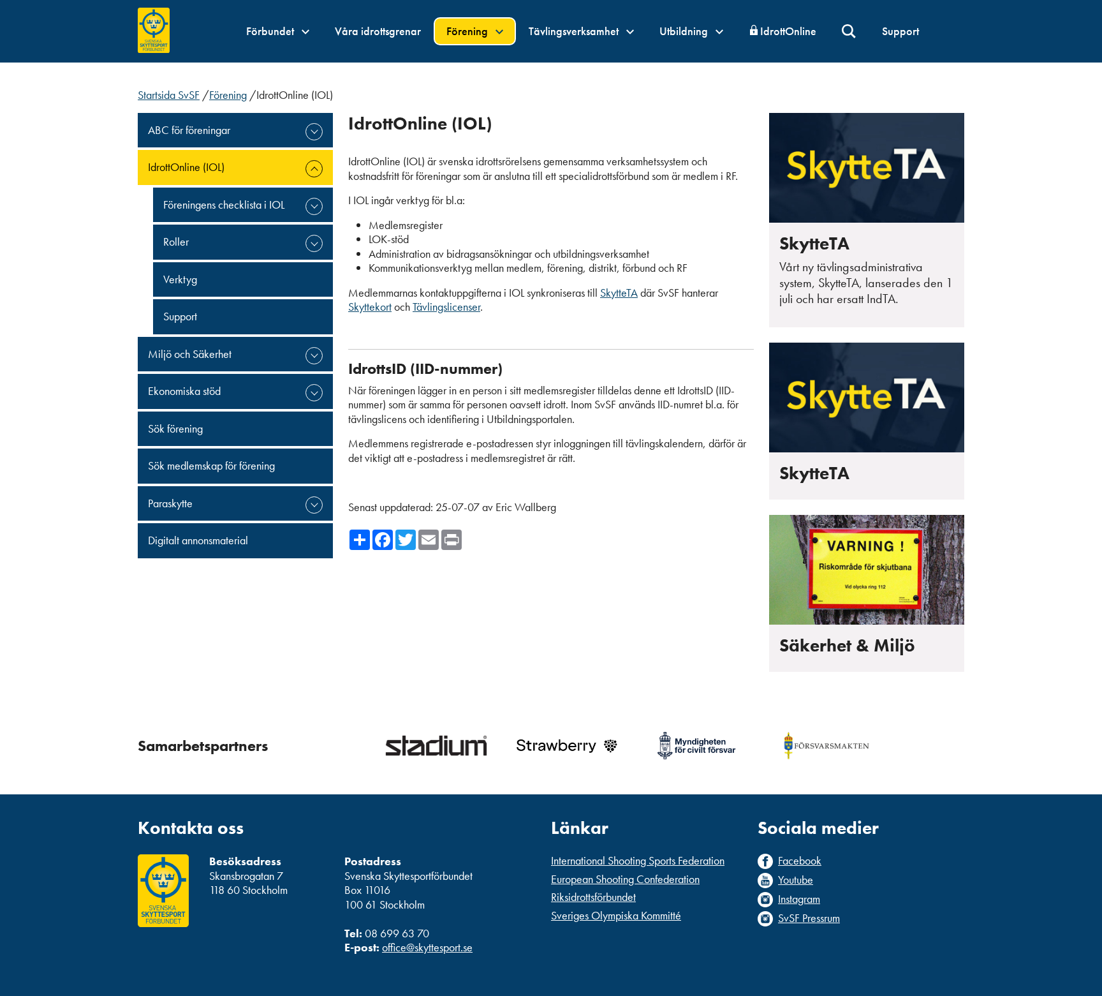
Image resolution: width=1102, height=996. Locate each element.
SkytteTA (619, 292)
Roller (176, 241)
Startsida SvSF (169, 94)
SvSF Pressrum (809, 918)
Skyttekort (370, 306)
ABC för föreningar (189, 130)
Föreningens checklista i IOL (223, 204)
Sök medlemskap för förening (211, 465)
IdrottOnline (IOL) (186, 167)
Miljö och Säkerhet (189, 353)
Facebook (799, 861)
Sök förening (175, 428)
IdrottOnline (788, 31)
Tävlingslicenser (446, 306)
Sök (849, 32)
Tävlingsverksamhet (575, 31)
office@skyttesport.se (427, 947)
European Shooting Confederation (625, 879)
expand (314, 131)
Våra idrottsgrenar (378, 31)
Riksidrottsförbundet (593, 896)
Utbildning (684, 31)
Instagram (799, 899)
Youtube (795, 880)
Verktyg (180, 279)
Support (900, 31)
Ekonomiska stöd (184, 390)
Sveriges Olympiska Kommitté (616, 915)
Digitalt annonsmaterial (198, 540)
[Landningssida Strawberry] (566, 745)
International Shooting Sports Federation (637, 860)
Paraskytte (170, 503)
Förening (468, 31)
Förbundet (271, 31)
